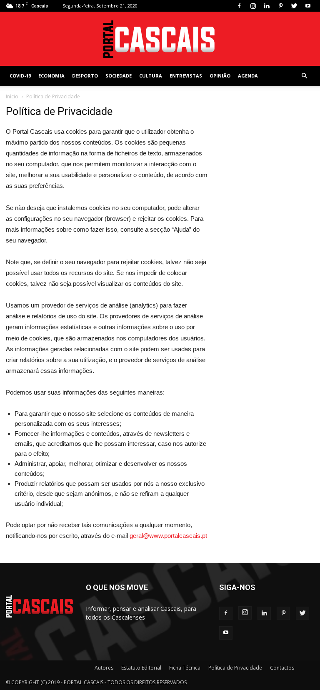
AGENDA (248, 75)
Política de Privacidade (235, 667)
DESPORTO (85, 75)
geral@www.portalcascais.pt (168, 535)
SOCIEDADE (118, 75)
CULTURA (150, 75)
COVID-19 (20, 75)
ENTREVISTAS (186, 75)
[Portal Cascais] (160, 39)
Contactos (282, 667)
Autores (104, 667)
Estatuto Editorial (141, 667)
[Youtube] (308, 6)
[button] (304, 76)
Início (12, 96)
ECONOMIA (51, 75)
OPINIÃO (220, 75)
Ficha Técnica (184, 667)
